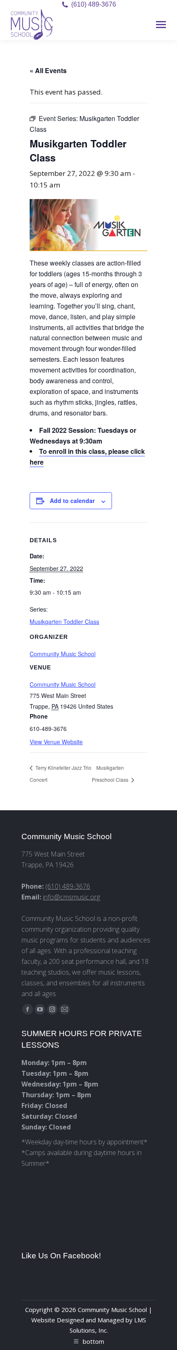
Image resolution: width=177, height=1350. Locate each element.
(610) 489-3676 (93, 4)
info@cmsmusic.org (71, 897)
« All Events (48, 70)
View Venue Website (56, 742)
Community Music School (62, 684)
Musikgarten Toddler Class (64, 621)
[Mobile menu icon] (161, 24)
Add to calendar (72, 500)
